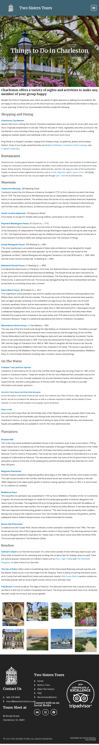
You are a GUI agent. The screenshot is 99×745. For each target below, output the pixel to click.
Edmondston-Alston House (14, 325)
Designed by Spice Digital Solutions (83, 739)
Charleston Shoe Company (75, 145)
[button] (94, 8)
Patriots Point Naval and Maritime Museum (21, 392)
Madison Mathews (53, 145)
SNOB (53, 172)
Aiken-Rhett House (10, 290)
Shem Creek (6, 409)
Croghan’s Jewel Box (10, 148)
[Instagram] (45, 712)
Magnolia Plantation (11, 471)
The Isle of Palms (9, 569)
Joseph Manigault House (13, 244)
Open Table (60, 175)
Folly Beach (6, 586)
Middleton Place (9, 492)
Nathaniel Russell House (13, 265)
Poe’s (58, 558)
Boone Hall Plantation (11, 524)
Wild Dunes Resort (69, 576)
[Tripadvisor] (37, 712)
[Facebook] (54, 712)
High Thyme (66, 558)
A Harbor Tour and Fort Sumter (16, 367)
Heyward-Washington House (15, 223)
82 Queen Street (77, 172)
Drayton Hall (7, 439)
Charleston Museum (11, 188)
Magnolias (61, 172)
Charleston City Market (12, 120)
